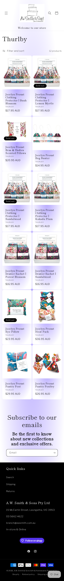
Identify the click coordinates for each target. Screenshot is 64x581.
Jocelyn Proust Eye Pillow (14, 330)
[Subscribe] (54, 452)
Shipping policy (45, 574)
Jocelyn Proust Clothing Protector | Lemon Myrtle (44, 99)
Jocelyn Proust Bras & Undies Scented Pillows (15, 149)
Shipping (11, 484)
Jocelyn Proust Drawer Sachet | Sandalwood (45, 273)
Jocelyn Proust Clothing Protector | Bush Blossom (16, 99)
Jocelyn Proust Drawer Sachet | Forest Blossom (15, 273)
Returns (10, 491)
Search (10, 477)
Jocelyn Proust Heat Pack (44, 330)
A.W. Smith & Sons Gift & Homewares (30, 571)
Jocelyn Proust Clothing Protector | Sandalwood (14, 214)
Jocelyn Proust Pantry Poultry (45, 385)
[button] (6, 13)
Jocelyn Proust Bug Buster (44, 157)
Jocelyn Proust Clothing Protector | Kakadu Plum (44, 214)
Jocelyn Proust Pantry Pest (14, 385)
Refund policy (28, 574)
